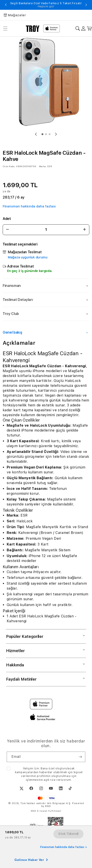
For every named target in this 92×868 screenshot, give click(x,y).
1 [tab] (42, 134)
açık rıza (49, 779)
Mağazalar (17, 15)
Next (86, 5)
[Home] (33, 28)
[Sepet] (89, 28)
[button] (46, 286)
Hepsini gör (46, 6)
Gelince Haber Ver (29, 860)
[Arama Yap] (77, 28)
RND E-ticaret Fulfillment (46, 810)
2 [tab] (46, 134)
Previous (6, 5)
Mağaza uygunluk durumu (28, 257)
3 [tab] (49, 134)
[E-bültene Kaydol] (80, 757)
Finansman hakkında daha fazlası (29, 206)
